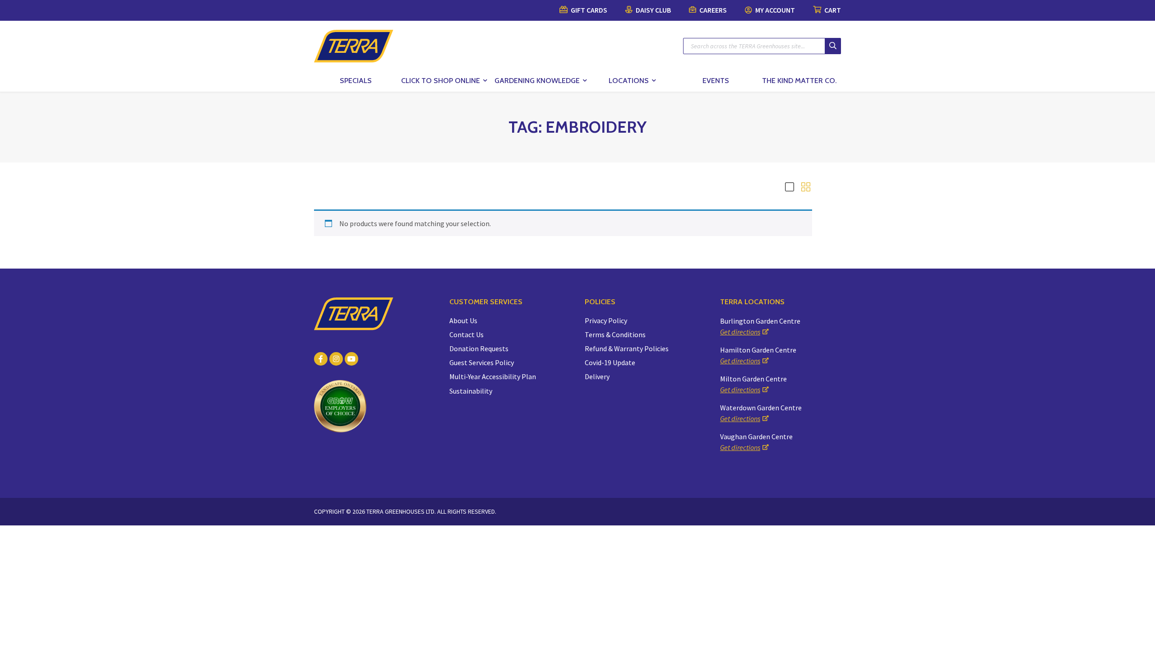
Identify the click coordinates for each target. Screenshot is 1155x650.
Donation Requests (478, 348)
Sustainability (470, 390)
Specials (356, 80)
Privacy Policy (606, 320)
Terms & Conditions (615, 334)
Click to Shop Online (440, 80)
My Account (774, 9)
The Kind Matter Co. (799, 80)
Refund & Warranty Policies (627, 348)
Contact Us (466, 334)
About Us (463, 320)
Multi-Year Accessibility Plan (492, 376)
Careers (712, 9)
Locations (629, 80)
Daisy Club (652, 9)
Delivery (597, 376)
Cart (832, 9)
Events (715, 80)
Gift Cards (588, 9)
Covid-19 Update (610, 362)
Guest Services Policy (481, 362)
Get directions (740, 331)
